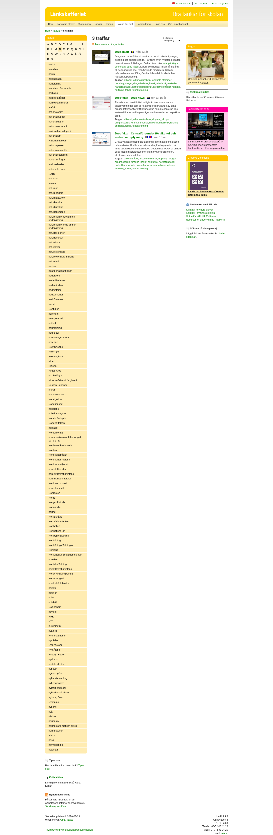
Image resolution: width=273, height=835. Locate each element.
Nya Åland (54, 649)
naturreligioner (57, 233)
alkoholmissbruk (142, 80)
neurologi (54, 332)
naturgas (53, 188)
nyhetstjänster (56, 683)
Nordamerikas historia (61, 445)
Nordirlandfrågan (58, 454)
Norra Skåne (55, 516)
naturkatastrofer (57, 197)
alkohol (128, 80)
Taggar (98, 24)
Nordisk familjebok (59, 464)
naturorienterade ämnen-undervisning (62, 218)
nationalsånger (57, 159)
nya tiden (54, 640)
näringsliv (54, 721)
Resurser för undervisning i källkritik (205, 219)
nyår (51, 711)
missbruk (161, 83)
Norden (53, 450)
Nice (51, 361)
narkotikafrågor (57, 97)
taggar (205, 82)
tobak (128, 90)
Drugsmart (122, 51)
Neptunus (54, 309)
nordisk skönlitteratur (60, 478)
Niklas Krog (55, 370)
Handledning (143, 24)
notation (53, 592)
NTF (51, 621)
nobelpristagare (57, 413)
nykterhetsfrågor (57, 688)
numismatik (55, 626)
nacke (52, 64)
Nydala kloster (56, 664)
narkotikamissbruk (58, 102)
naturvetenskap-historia (61, 256)
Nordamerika (56, 432)
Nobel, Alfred (56, 399)
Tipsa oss (159, 24)
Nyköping (54, 702)
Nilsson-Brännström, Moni (63, 380)
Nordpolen (54, 493)
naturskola (54, 242)
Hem (50, 24)
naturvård (54, 261)
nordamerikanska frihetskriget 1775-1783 (65, 439)
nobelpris (54, 409)
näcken (53, 716)
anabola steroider (161, 80)
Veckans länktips (199, 92)
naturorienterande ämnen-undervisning (63, 226)
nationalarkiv (56, 112)
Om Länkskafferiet (178, 24)
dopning (119, 83)
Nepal (52, 304)
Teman (109, 24)
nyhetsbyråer (56, 673)
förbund (135, 162)
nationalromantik (58, 150)
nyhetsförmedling (58, 678)
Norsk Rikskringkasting (61, 573)
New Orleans (56, 347)
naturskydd (55, 247)
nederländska (56, 285)
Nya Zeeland (56, 645)
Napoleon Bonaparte (60, 88)
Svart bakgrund (219, 3)
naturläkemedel (57, 212)
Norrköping (55, 540)
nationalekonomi (58, 126)
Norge (52, 497)
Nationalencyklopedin (60, 131)
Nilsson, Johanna (58, 385)
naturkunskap (56, 202)
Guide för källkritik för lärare (201, 216)
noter (51, 597)
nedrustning (55, 290)
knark (152, 83)
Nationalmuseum (58, 140)
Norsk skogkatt (57, 578)
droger (128, 83)
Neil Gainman (56, 299)
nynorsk (53, 707)
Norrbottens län (57, 531)
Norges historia (57, 502)
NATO (52, 174)
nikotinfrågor (55, 375)
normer (52, 512)
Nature (52, 183)
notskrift (53, 602)
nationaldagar (56, 121)
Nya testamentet (57, 635)
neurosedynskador (59, 337)
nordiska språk (57, 488)
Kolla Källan (56, 777)
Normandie (55, 507)
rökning (176, 86)
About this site (183, 3)
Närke (52, 735)
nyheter (53, 668)
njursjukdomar (56, 394)
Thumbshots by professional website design (69, 829)
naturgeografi (56, 193)
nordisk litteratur (57, 469)
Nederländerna (57, 280)
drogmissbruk (140, 83)
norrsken (53, 559)
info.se (224, 833)
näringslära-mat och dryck (63, 726)
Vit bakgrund (201, 3)
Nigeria (53, 366)
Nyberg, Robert (57, 654)
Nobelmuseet (56, 404)
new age (53, 342)
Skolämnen (84, 24)
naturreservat (56, 237)
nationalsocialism (58, 154)
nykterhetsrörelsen (59, 692)
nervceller (54, 313)
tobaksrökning (140, 90)
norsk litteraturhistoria (60, 569)
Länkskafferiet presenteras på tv (205, 141)
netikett (52, 323)
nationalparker (56, 145)
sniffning (119, 90)
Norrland (53, 550)
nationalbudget (57, 116)
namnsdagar (55, 79)
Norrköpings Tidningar (61, 545)
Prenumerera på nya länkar (109, 44)
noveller (53, 611)
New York (54, 351)
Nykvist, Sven (56, 697)
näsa (51, 740)
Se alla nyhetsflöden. (56, 806)
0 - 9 (50, 59)
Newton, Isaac (56, 356)
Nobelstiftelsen (57, 423)
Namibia (53, 69)
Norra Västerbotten (59, 521)
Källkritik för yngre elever (199, 209)
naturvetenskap (57, 251)
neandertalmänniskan (60, 270)
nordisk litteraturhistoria (61, 474)
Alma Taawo (66, 819)
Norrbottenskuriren (59, 535)
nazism (52, 266)
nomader (53, 427)
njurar (52, 389)
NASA (52, 107)
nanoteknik (55, 83)
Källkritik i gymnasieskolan (200, 213)
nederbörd (54, 275)
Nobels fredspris (57, 418)
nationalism (55, 135)
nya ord (53, 630)
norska (52, 588)
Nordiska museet (58, 483)
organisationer (158, 165)
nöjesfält (53, 749)
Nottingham (55, 607)
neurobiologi (55, 328)
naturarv (53, 178)
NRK (51, 616)
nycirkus (53, 659)
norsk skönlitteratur (59, 583)
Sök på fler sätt (125, 24)
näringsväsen (56, 730)
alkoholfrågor (131, 158)
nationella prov (57, 169)
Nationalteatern (57, 164)
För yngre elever (66, 24)
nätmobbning (56, 745)
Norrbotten (54, 526)
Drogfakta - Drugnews (130, 97)
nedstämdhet (56, 294)
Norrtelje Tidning (58, 564)
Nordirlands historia (59, 459)
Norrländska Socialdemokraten (65, 554)
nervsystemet (56, 318)
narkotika (54, 93)
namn (52, 74)
